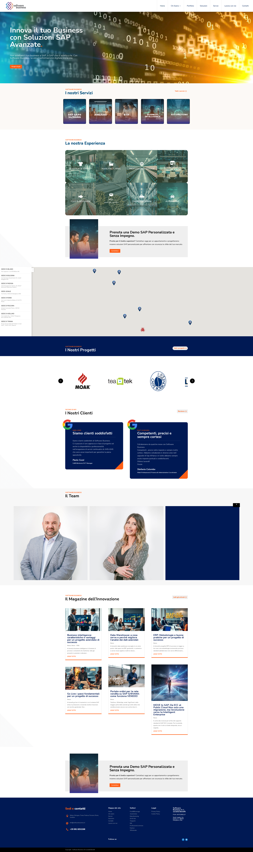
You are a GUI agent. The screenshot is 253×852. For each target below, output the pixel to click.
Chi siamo (111, 814)
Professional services (136, 826)
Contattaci (115, 251)
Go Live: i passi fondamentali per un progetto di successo (83, 695)
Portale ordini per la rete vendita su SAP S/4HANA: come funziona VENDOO (124, 694)
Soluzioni (203, 6)
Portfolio (190, 6)
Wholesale (133, 830)
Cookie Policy (155, 814)
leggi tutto (71, 656)
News (69, 645)
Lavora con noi (230, 6)
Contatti (245, 6)
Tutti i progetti (179, 348)
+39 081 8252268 (77, 829)
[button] (94, 271)
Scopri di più (15, 66)
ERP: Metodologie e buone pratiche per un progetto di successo (168, 637)
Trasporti (132, 821)
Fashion (132, 828)
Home (162, 6)
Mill (131, 823)
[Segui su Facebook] (183, 839)
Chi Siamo (175, 6)
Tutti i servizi (180, 91)
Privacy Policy (155, 811)
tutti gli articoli (179, 597)
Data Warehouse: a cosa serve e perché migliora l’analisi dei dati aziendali (124, 637)
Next (236, 505)
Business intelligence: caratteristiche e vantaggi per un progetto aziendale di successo (83, 639)
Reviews (181, 411)
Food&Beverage (135, 811)
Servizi (215, 6)
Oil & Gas (133, 818)
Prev (60, 381)
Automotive (133, 814)
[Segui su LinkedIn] (186, 839)
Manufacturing (134, 816)
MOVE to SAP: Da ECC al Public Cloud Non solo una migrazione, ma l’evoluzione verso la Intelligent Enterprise (168, 709)
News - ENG (75, 645)
